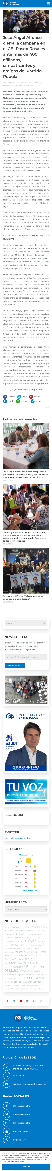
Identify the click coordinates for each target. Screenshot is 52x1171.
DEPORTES (16, 944)
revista (15, 978)
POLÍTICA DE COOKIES (16, 1162)
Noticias (18, 86)
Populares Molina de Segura (31, 82)
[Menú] (49, 3)
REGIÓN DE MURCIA (36, 974)
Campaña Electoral (14, 934)
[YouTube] (21, 1001)
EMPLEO (30, 948)
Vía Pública (40, 989)
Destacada (9, 86)
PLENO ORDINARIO (21, 964)
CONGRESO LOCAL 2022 (15, 941)
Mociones (21, 955)
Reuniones (9, 978)
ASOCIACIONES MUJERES (16, 930)
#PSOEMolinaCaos (12, 927)
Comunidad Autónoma (14, 937)
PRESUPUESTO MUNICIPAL (31, 971)
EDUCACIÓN (38, 945)
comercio (37, 934)
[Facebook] (7, 1001)
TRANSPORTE (10, 989)
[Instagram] (27, 1001)
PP (25, 966)
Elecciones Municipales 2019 (15, 948)
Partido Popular (29, 86)
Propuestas (21, 975)
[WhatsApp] (34, 1001)
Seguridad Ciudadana (23, 981)
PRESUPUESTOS (10, 975)
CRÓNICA (30, 941)
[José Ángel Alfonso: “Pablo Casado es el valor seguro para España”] (26, 571)
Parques (38, 956)
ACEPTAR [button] (26, 1167)
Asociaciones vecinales (36, 931)
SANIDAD (8, 982)
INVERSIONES (32, 952)
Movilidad (31, 956)
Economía (26, 945)
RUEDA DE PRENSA (32, 978)
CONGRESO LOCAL (32, 937)
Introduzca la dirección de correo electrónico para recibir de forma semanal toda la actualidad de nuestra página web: (25, 646)
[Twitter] (14, 1001)
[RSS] (41, 1001)
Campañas (29, 934)
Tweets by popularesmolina (17, 838)
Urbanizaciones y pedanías (25, 989)
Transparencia (31, 985)
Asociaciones (39, 927)
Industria (20, 951)
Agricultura (25, 927)
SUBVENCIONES (19, 985)
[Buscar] (44, 623)
